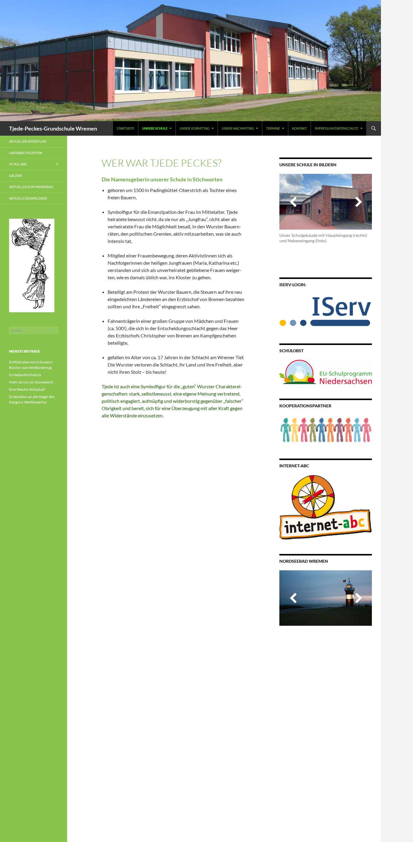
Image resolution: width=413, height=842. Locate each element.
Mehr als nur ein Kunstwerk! (31, 382)
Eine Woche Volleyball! (27, 389)
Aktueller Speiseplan (27, 141)
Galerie (15, 175)
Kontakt (299, 128)
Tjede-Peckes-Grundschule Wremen (53, 128)
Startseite (125, 128)
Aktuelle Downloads (28, 198)
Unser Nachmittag (238, 128)
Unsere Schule (154, 128)
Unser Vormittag (195, 128)
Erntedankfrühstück (25, 375)
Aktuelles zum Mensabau (31, 187)
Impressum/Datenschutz (336, 128)
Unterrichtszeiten (25, 153)
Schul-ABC (18, 164)
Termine (273, 128)
